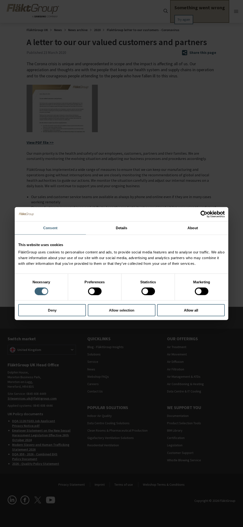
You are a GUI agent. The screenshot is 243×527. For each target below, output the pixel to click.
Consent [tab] (50, 228)
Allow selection (121, 310)
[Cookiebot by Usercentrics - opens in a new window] (204, 214)
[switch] (95, 291)
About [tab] (192, 228)
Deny (52, 310)
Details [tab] (121, 228)
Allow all (191, 310)
